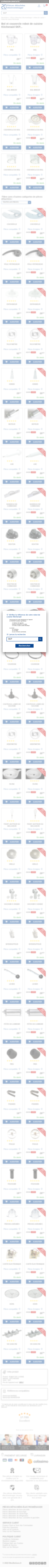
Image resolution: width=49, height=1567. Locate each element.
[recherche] (40, 639)
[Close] (43, 613)
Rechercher (24, 646)
